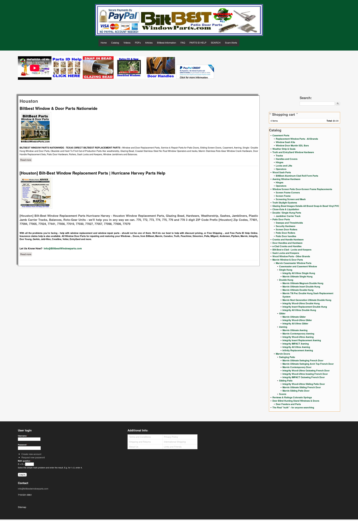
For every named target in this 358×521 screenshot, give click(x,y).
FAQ (183, 42)
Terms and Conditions (140, 436)
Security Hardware (285, 226)
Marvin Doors (283, 353)
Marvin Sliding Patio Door (295, 390)
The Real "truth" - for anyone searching (293, 407)
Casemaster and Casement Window (298, 266)
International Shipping (175, 441)
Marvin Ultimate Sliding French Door (301, 387)
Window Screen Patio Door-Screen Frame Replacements (302, 189)
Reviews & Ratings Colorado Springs (292, 397)
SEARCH (216, 42)
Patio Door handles (286, 236)
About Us (133, 446)
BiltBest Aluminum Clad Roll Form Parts (297, 175)
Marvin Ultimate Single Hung (297, 276)
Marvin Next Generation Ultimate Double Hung (306, 300)
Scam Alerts (231, 42)
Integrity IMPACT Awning (295, 343)
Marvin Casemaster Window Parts (293, 263)
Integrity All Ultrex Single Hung (298, 273)
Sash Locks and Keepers (285, 253)
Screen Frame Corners (288, 192)
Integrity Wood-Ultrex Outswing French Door (306, 370)
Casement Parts (280, 135)
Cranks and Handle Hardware (288, 239)
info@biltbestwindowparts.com (33, 488)
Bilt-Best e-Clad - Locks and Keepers (291, 249)
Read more (26, 159)
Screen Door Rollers (286, 229)
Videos (126, 42)
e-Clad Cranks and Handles (287, 246)
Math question (24, 460)
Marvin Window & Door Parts (287, 259)
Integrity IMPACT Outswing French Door (303, 377)
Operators (281, 169)
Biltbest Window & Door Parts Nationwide (58, 108)
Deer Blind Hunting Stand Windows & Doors (295, 400)
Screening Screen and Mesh (291, 199)
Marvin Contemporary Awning (298, 333)
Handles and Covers (286, 159)
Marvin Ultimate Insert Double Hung (301, 286)
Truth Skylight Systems (284, 202)
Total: (329, 120)
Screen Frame (283, 195)
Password (23, 444)
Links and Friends (173, 446)
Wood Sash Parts (281, 172)
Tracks (279, 155)
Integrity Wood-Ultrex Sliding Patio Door (303, 384)
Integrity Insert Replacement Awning (301, 340)
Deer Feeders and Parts (288, 404)
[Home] (179, 20)
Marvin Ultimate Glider (294, 316)
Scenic (282, 394)
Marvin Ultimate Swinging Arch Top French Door (308, 363)
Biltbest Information (166, 42)
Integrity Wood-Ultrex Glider (297, 320)
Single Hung (285, 269)
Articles (149, 42)
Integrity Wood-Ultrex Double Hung (301, 303)
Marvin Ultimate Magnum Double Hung (302, 283)
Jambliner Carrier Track (288, 216)
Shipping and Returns (140, 441)
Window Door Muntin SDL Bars (292, 145)
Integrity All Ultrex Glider (295, 323)
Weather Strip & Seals (283, 148)
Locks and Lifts (284, 165)
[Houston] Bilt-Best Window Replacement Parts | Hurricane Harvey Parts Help (92, 173)
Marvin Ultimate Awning (295, 330)
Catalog (115, 42)
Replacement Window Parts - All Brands (297, 138)
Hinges (279, 162)
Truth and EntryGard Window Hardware (293, 152)
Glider (282, 313)
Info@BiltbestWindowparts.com (63, 248)
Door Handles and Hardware (287, 242)
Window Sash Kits (285, 142)
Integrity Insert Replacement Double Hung (304, 306)
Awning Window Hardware (286, 179)
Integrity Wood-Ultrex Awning (298, 337)
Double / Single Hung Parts (286, 212)
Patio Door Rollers (285, 232)
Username (23, 435)
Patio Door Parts (281, 219)
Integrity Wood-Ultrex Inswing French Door (305, 373)
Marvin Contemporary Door (296, 367)
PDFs (138, 42)
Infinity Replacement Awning (297, 350)
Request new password (33, 457)
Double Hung (286, 279)
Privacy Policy (171, 436)
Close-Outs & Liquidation (285, 209)
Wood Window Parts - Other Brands (291, 256)
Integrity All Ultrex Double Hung (299, 310)
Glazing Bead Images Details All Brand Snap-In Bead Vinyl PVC (305, 206)
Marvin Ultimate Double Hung (298, 289)
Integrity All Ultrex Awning (296, 347)
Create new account (31, 454)
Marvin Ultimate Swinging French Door (302, 360)
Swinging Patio (287, 357)
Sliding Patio (286, 380)
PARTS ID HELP (197, 42)
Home (104, 42)
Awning (283, 326)
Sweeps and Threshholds (289, 222)
